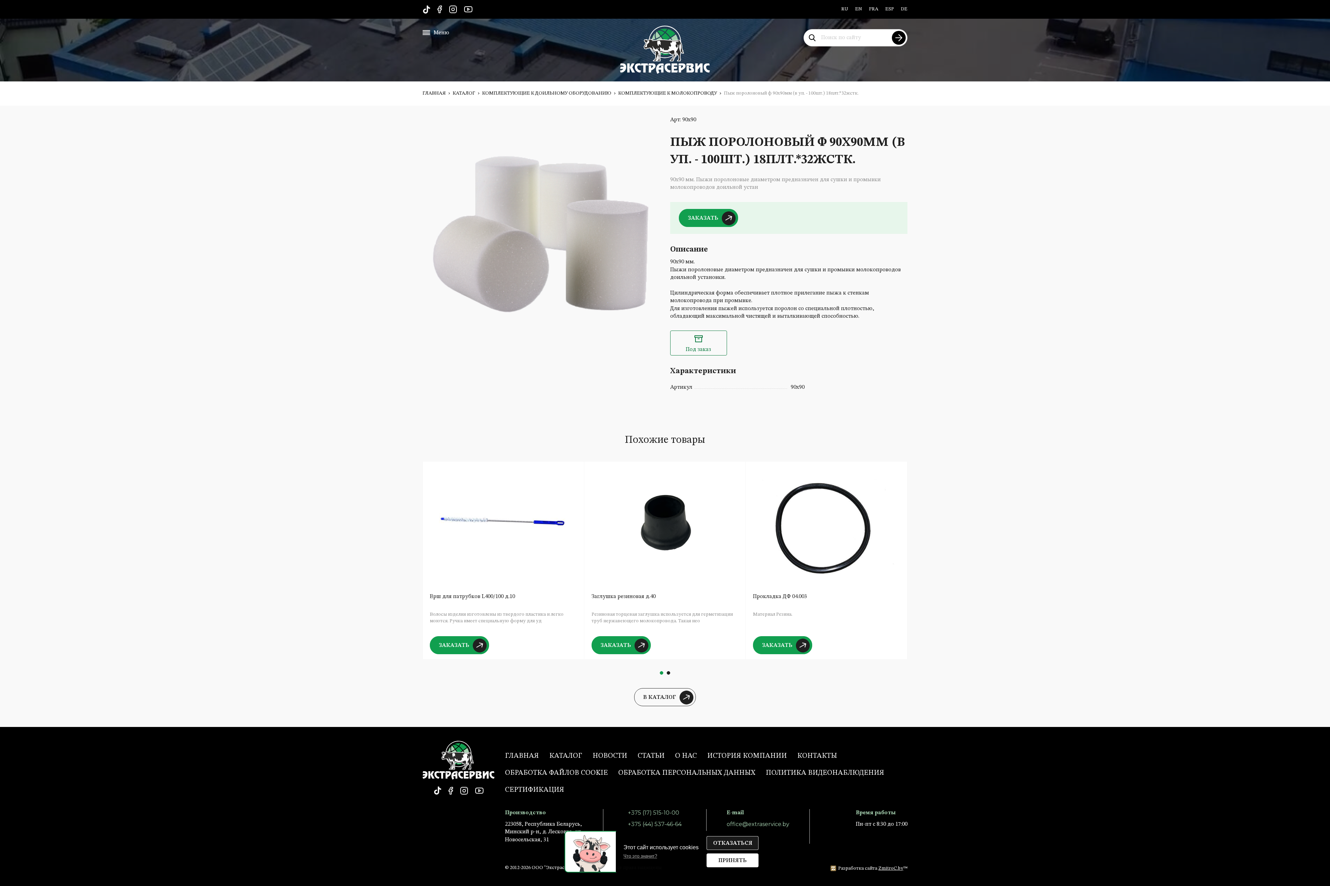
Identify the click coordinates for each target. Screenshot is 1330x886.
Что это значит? (640, 856)
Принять (732, 860)
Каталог (464, 93)
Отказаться (732, 843)
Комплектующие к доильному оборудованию (546, 93)
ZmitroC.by (890, 868)
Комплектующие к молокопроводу (667, 93)
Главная (434, 93)
